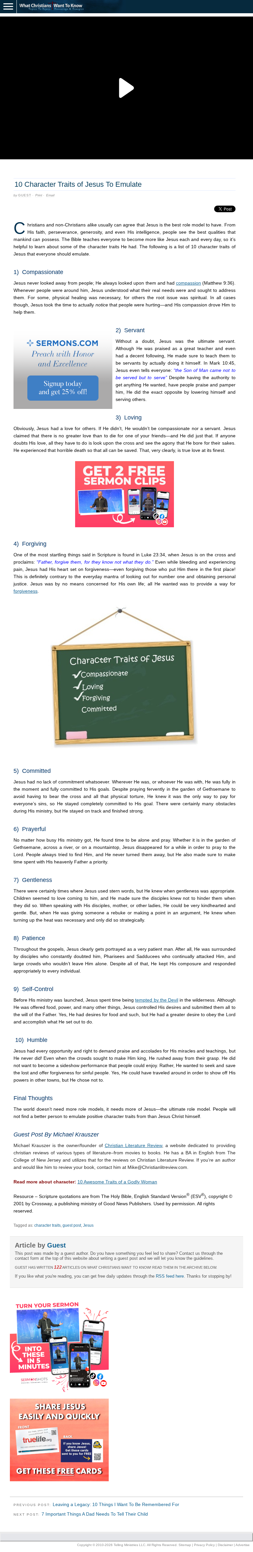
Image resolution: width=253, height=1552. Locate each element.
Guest (24, 195)
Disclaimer (225, 1545)
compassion (188, 283)
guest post (72, 1225)
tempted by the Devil (156, 1000)
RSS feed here (170, 1276)
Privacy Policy (204, 1545)
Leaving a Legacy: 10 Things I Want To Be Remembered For (116, 1504)
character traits (47, 1225)
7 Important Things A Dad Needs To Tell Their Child (95, 1514)
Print (38, 195)
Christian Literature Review (133, 1145)
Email (50, 195)
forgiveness (26, 591)
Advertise (243, 1545)
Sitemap (185, 1545)
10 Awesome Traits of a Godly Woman (117, 1181)
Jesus (88, 1225)
